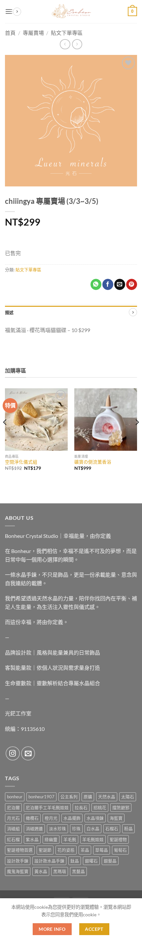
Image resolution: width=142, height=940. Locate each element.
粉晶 (128, 828)
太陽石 (127, 796)
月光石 (13, 818)
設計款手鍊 (17, 860)
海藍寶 (116, 818)
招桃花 (99, 807)
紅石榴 (13, 839)
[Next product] (65, 44)
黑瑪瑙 (59, 871)
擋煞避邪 (120, 807)
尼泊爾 (13, 807)
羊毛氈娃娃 (93, 839)
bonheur (14, 796)
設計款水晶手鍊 (49, 860)
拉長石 (81, 807)
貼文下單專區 (28, 269)
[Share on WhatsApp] (95, 284)
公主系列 (69, 796)
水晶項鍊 (95, 818)
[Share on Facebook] (107, 284)
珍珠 (76, 828)
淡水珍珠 (57, 828)
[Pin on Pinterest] (131, 284)
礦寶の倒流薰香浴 (92, 462)
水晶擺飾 (72, 818)
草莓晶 (101, 850)
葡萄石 (120, 850)
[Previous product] (77, 44)
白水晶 (93, 828)
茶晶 (85, 850)
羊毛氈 (69, 839)
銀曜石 (91, 860)
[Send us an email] (28, 753)
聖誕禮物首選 (20, 850)
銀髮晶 (110, 860)
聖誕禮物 (118, 839)
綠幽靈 (51, 839)
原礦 (88, 796)
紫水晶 (32, 839)
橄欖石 (32, 818)
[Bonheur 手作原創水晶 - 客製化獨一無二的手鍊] (71, 11)
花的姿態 (66, 850)
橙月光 (51, 818)
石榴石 (111, 828)
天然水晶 (106, 796)
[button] (9, 11)
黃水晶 (40, 871)
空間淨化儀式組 (21, 462)
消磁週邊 (34, 828)
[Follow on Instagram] (13, 753)
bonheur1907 (41, 796)
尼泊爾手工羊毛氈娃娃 (47, 807)
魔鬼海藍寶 (17, 871)
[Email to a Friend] (119, 284)
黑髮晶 (78, 871)
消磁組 (13, 828)
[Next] (137, 435)
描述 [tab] (9, 312)
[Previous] (5, 435)
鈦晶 (74, 860)
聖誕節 (45, 850)
